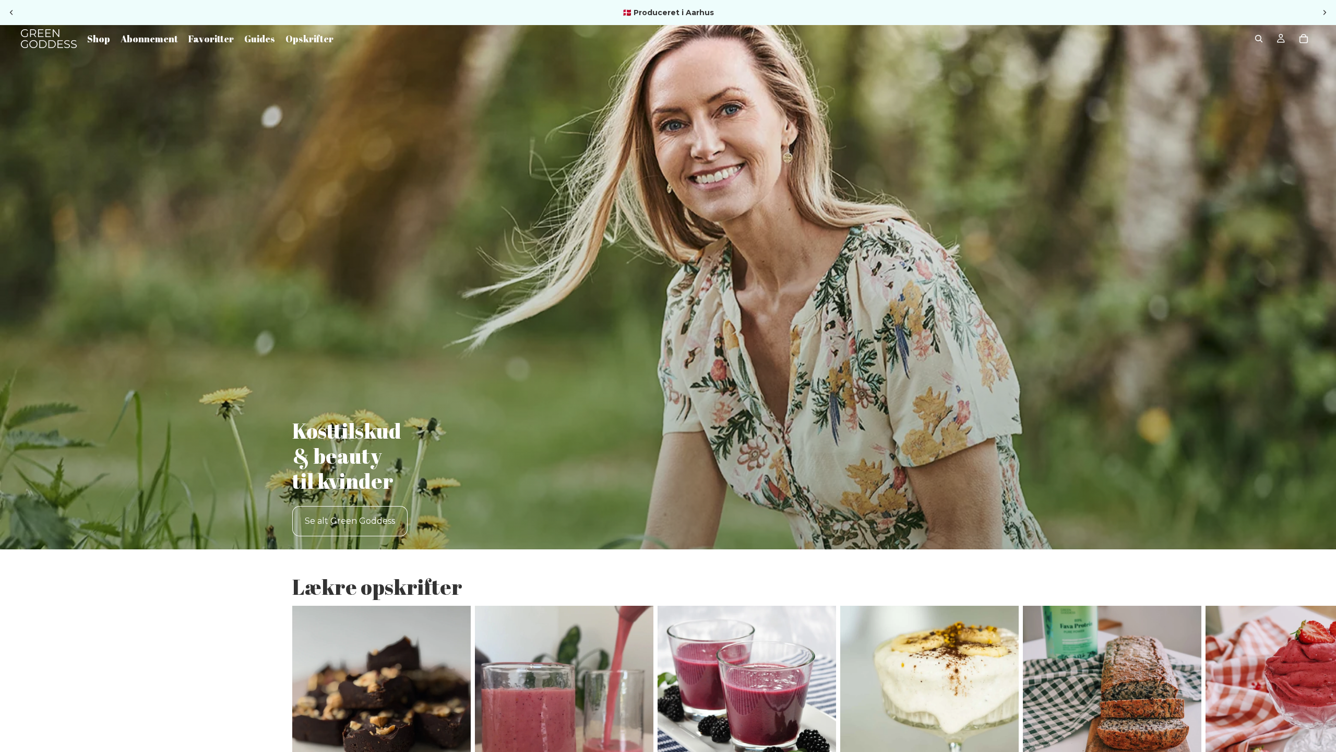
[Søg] (1258, 38)
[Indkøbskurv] (1303, 38)
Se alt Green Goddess (350, 521)
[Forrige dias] (11, 12)
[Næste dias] (1324, 12)
